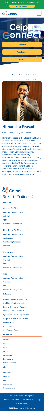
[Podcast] (32, 197)
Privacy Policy (29, 396)
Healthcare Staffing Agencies (14, 303)
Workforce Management (12, 224)
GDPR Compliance (27, 400)
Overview (22, 44)
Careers (6, 380)
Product (6, 351)
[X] (9, 197)
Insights (6, 340)
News (5, 347)
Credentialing (8, 238)
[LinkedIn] (4, 197)
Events (5, 343)
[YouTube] (23, 197)
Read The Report (22, 6)
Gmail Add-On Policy (22, 404)
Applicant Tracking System (13, 212)
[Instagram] (18, 197)
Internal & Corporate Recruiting (15, 307)
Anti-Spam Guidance (16, 396)
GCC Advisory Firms (10, 330)
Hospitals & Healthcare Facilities (15, 318)
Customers (7, 355)
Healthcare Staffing (12, 230)
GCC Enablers (8, 326)
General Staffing (10, 208)
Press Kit (6, 376)
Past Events (22, 52)
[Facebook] (13, 197)
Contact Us (7, 384)
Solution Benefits (10, 363)
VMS (5, 220)
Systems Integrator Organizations (16, 314)
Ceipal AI (6, 216)
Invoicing (6, 246)
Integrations (8, 359)
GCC (5, 274)
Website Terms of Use (11, 400)
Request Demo (9, 388)
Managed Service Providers (13, 311)
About (22, 59)
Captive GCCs (8, 322)
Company (7, 372)
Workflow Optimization (12, 242)
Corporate (8, 252)
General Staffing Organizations (15, 299)
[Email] (28, 197)
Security (37, 400)
